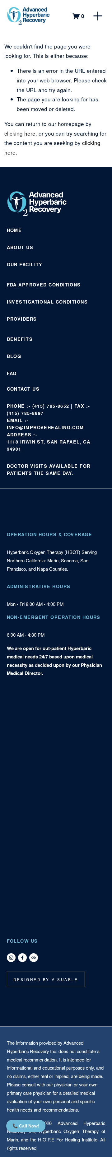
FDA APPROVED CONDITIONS (44, 284)
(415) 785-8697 (25, 413)
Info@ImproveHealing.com (45, 427)
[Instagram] (11, 957)
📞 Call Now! (25, 1125)
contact (19, 389)
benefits (20, 339)
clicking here (19, 133)
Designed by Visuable (45, 979)
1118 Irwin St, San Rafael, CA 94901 (49, 445)
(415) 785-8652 (50, 406)
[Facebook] (22, 957)
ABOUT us (20, 247)
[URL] (33, 957)
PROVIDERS (22, 319)
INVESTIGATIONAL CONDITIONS (47, 302)
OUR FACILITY (25, 264)
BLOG (14, 356)
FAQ (12, 373)
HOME (14, 230)
